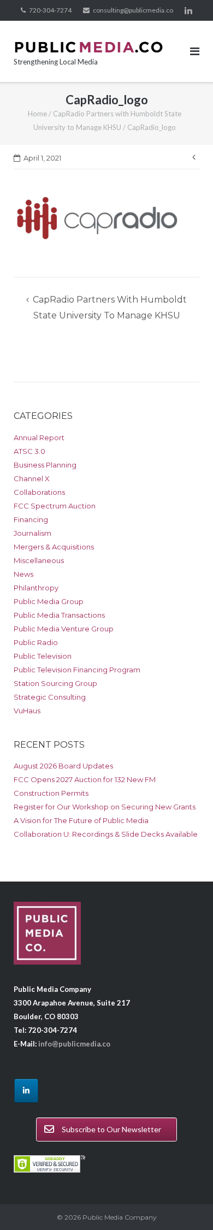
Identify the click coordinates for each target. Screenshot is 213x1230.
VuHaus (27, 710)
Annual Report (39, 437)
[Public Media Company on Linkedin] (26, 1091)
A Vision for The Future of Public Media (81, 820)
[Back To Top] (186, 1203)
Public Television (43, 656)
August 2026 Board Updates (63, 765)
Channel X (32, 478)
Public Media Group (49, 601)
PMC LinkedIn (188, 10)
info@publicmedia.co (74, 1043)
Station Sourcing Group (55, 683)
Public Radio (36, 642)
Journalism (32, 533)
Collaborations (39, 492)
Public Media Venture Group (64, 628)
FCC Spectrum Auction (55, 505)
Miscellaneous (39, 560)
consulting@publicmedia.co (133, 10)
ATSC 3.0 (29, 451)
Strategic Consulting (50, 697)
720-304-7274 (50, 10)
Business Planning (45, 464)
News (23, 574)
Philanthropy (36, 587)
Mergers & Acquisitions (54, 546)
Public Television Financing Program (77, 669)
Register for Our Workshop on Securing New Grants (105, 806)
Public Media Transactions (59, 615)
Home (37, 113)
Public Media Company (119, 1217)
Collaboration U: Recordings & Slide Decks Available (106, 834)
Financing (31, 519)
